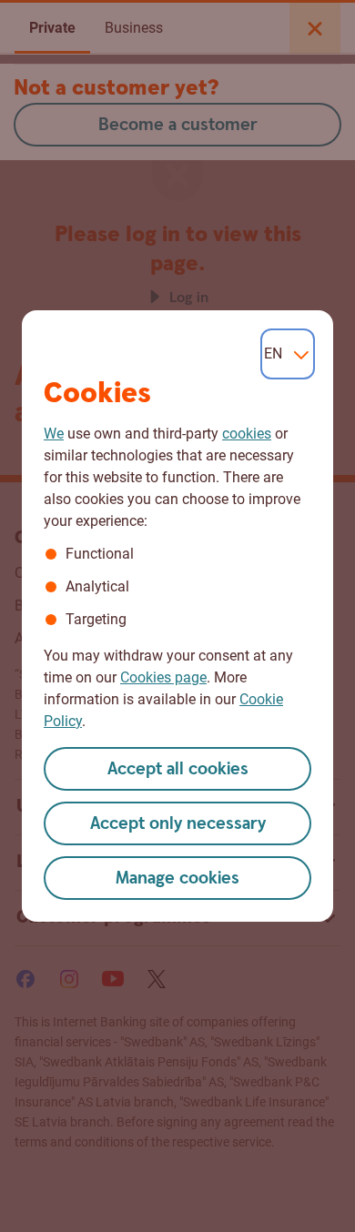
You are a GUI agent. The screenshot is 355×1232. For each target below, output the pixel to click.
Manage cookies (177, 878)
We (54, 433)
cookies (246, 433)
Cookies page (163, 677)
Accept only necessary (178, 824)
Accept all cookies (177, 769)
